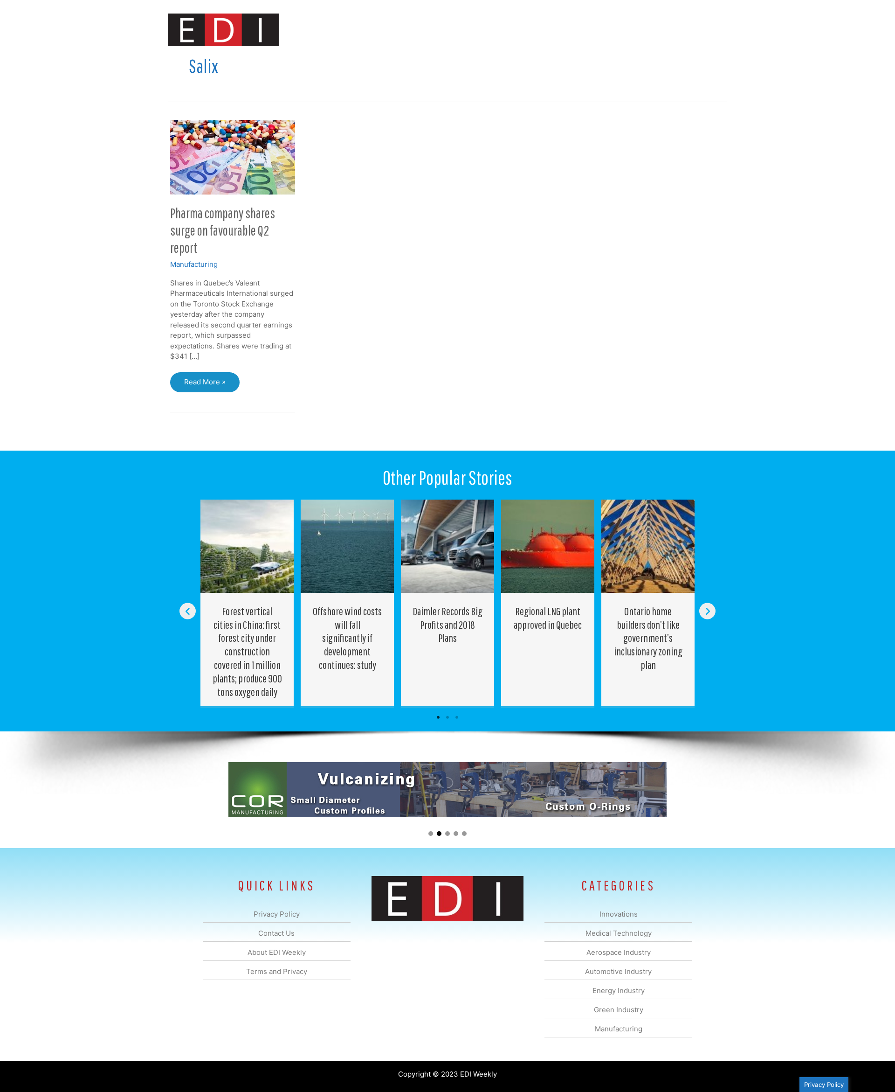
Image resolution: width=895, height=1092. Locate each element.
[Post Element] (247, 603)
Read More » (205, 384)
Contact (678, 30)
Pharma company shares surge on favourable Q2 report (222, 230)
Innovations (338, 30)
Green (550, 30)
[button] (712, 29)
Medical (381, 30)
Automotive (471, 30)
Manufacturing (595, 30)
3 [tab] (456, 717)
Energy (514, 30)
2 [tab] (447, 717)
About (641, 30)
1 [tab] (438, 717)
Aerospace (423, 30)
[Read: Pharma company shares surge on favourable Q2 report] (232, 156)
